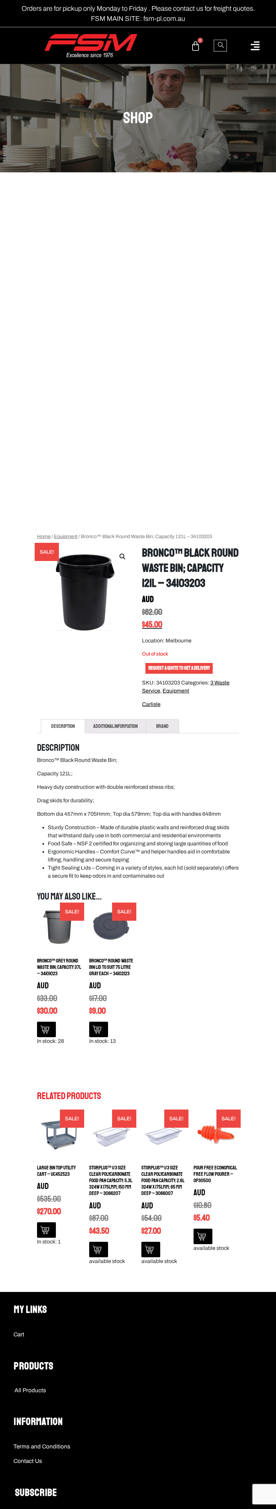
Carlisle (151, 704)
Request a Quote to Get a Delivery (179, 668)
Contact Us (27, 1461)
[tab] (63, 726)
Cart (18, 1334)
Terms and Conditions (41, 1446)
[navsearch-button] (220, 45)
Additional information (115, 726)
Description (63, 726)
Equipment (65, 536)
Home (43, 536)
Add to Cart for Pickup (46, 1029)
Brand (162, 726)
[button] (255, 45)
